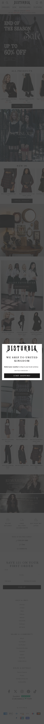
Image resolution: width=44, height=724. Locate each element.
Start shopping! (22, 376)
